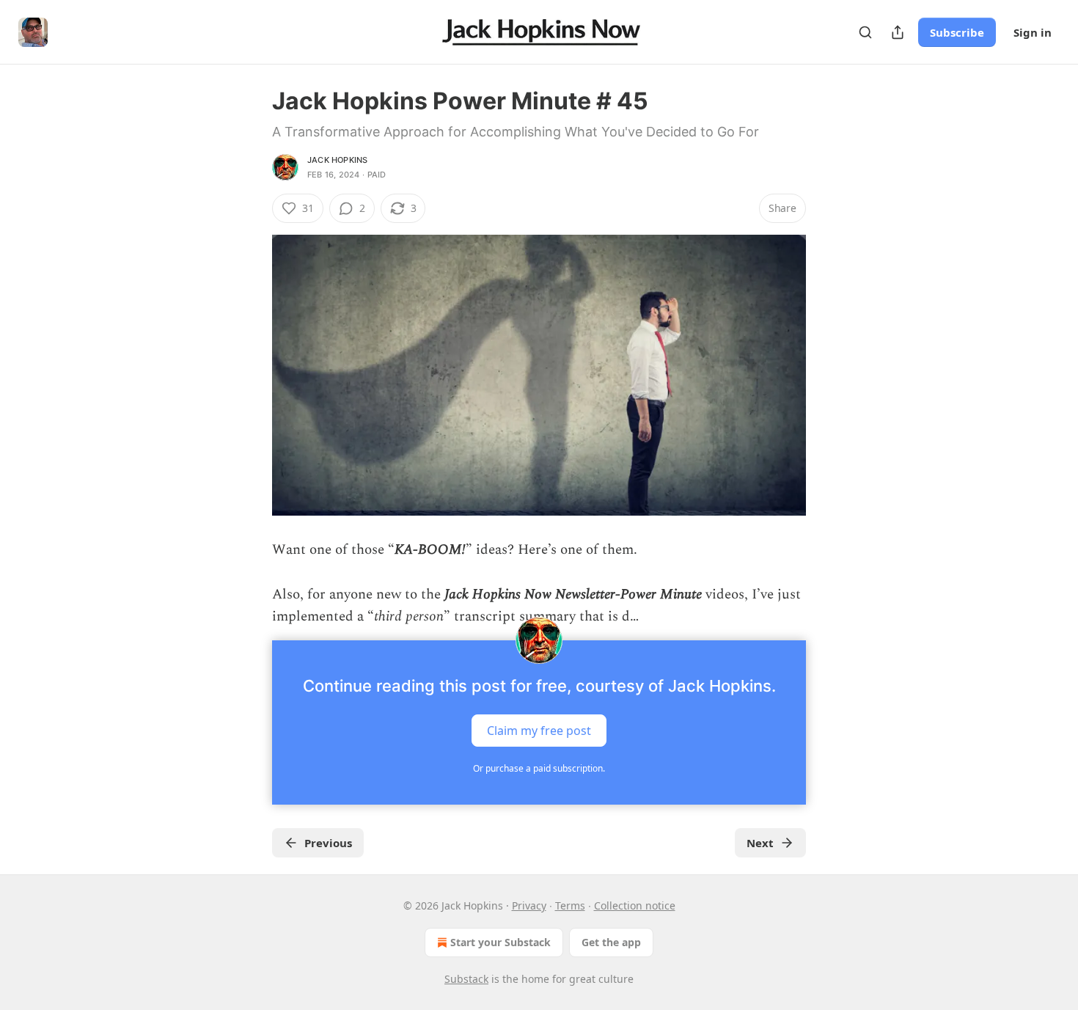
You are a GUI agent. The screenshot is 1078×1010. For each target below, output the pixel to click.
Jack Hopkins (337, 160)
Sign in (1032, 32)
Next (760, 842)
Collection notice (634, 905)
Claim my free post (539, 730)
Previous (328, 842)
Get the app (611, 942)
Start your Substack (500, 942)
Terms (570, 905)
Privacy (529, 905)
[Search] (865, 32)
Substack (466, 979)
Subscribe (957, 32)
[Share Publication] (897, 32)
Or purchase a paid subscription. (539, 768)
